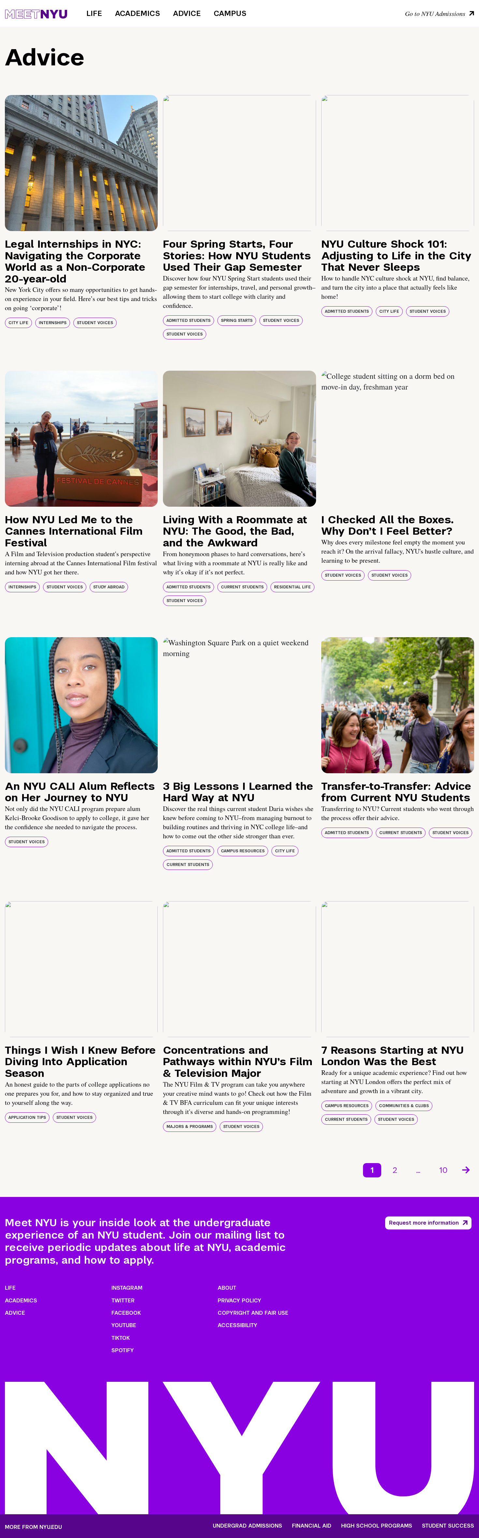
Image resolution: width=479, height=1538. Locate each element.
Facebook (126, 1313)
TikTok (120, 1338)
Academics (137, 13)
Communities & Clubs (404, 1105)
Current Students (242, 587)
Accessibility (237, 1325)
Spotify (122, 1350)
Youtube (123, 1325)
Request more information (424, 1222)
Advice (187, 13)
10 (443, 1170)
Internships (52, 322)
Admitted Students (188, 320)
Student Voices (95, 322)
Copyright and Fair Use (253, 1313)
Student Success (448, 1526)
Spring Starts (237, 320)
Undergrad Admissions (247, 1526)
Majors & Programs (190, 1126)
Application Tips (27, 1117)
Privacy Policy (239, 1300)
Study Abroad (108, 587)
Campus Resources (243, 851)
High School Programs (376, 1526)
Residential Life (292, 587)
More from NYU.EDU (33, 1527)
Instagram (126, 1287)
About (227, 1287)
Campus (230, 13)
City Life (18, 322)
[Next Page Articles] (466, 1169)
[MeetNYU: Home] (36, 13)
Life (94, 13)
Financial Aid (311, 1526)
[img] (81, 163)
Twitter (123, 1300)
